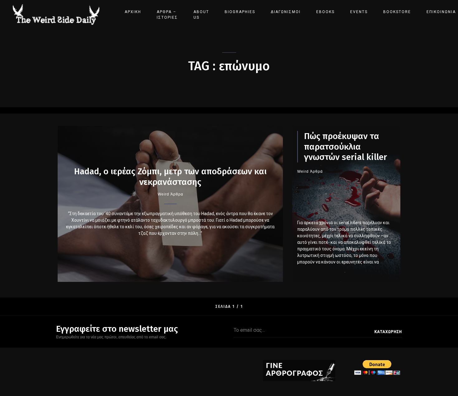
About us (201, 15)
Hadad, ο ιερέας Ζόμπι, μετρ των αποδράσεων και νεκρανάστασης (170, 176)
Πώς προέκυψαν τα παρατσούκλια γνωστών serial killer (345, 146)
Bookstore (397, 12)
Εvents (359, 12)
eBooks (325, 12)
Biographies (240, 12)
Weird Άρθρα (170, 194)
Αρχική (133, 12)
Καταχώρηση (388, 332)
